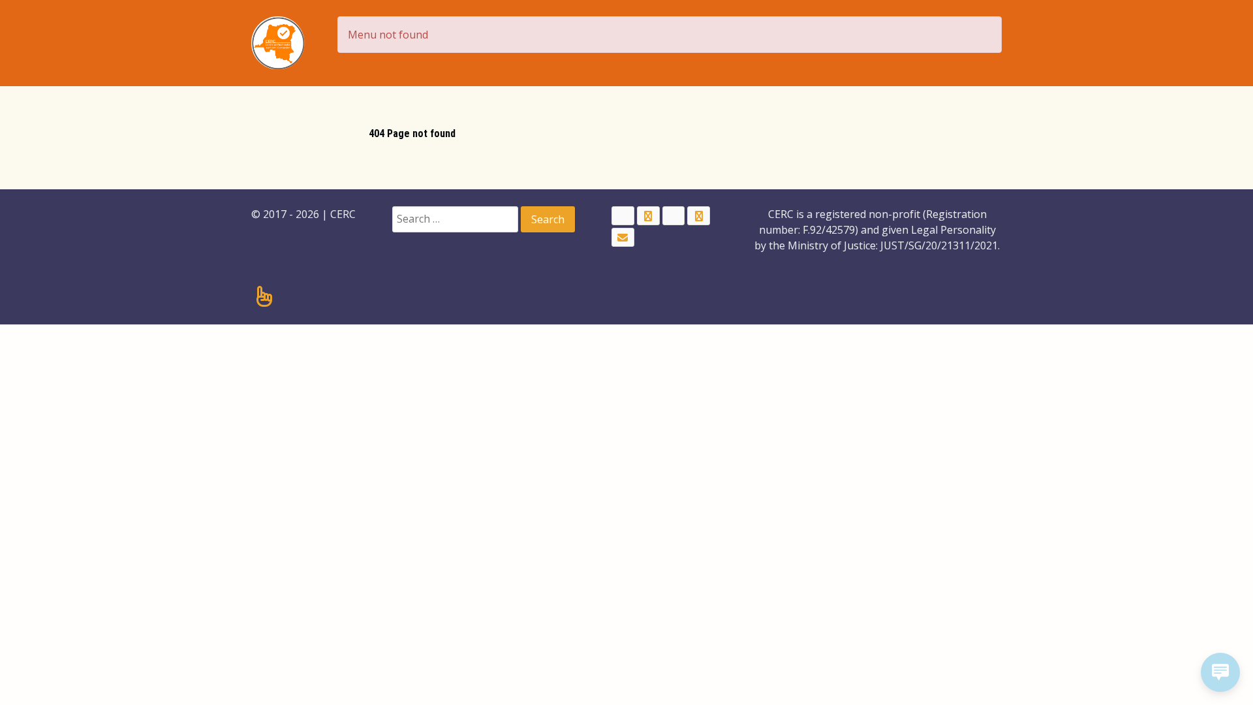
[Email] (622, 237)
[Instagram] (698, 215)
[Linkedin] (673, 215)
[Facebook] (622, 215)
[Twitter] (648, 215)
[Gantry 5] (278, 43)
